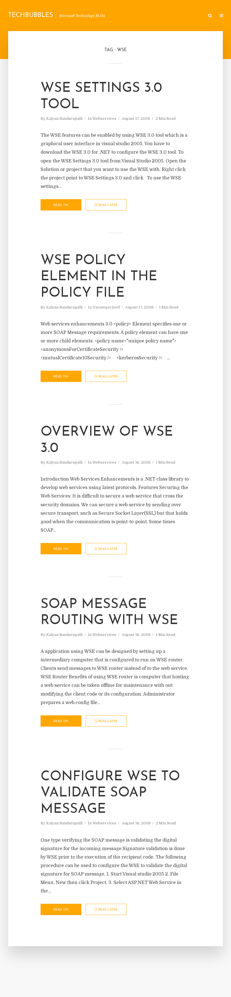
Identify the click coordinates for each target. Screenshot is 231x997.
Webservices (104, 118)
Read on (61, 205)
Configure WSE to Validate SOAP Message (110, 793)
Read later (107, 205)
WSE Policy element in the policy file (99, 277)
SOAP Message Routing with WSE (109, 613)
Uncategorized (106, 307)
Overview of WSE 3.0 (107, 440)
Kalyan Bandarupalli (64, 118)
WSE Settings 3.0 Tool (101, 97)
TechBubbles (30, 15)
